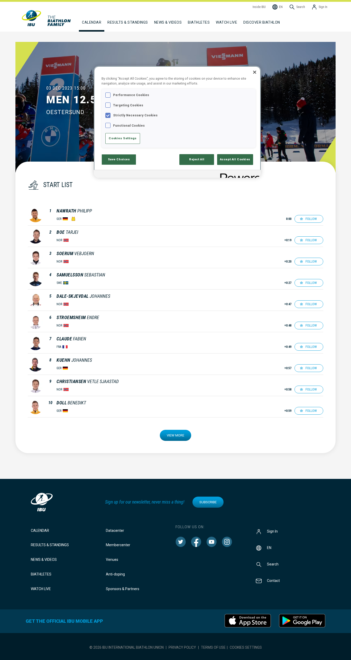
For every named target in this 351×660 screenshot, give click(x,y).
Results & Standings (50, 545)
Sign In (272, 531)
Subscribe (208, 502)
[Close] (254, 72)
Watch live (226, 22)
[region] (177, 122)
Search (273, 564)
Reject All (197, 159)
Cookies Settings (246, 647)
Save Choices (119, 159)
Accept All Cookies (235, 159)
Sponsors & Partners (122, 589)
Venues (112, 559)
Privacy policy (182, 647)
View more (175, 435)
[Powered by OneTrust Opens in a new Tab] (238, 174)
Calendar (40, 530)
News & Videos (44, 559)
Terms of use (213, 647)
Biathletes (41, 574)
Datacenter (115, 530)
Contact (273, 580)
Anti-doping (115, 574)
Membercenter (118, 545)
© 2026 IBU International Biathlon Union (126, 647)
